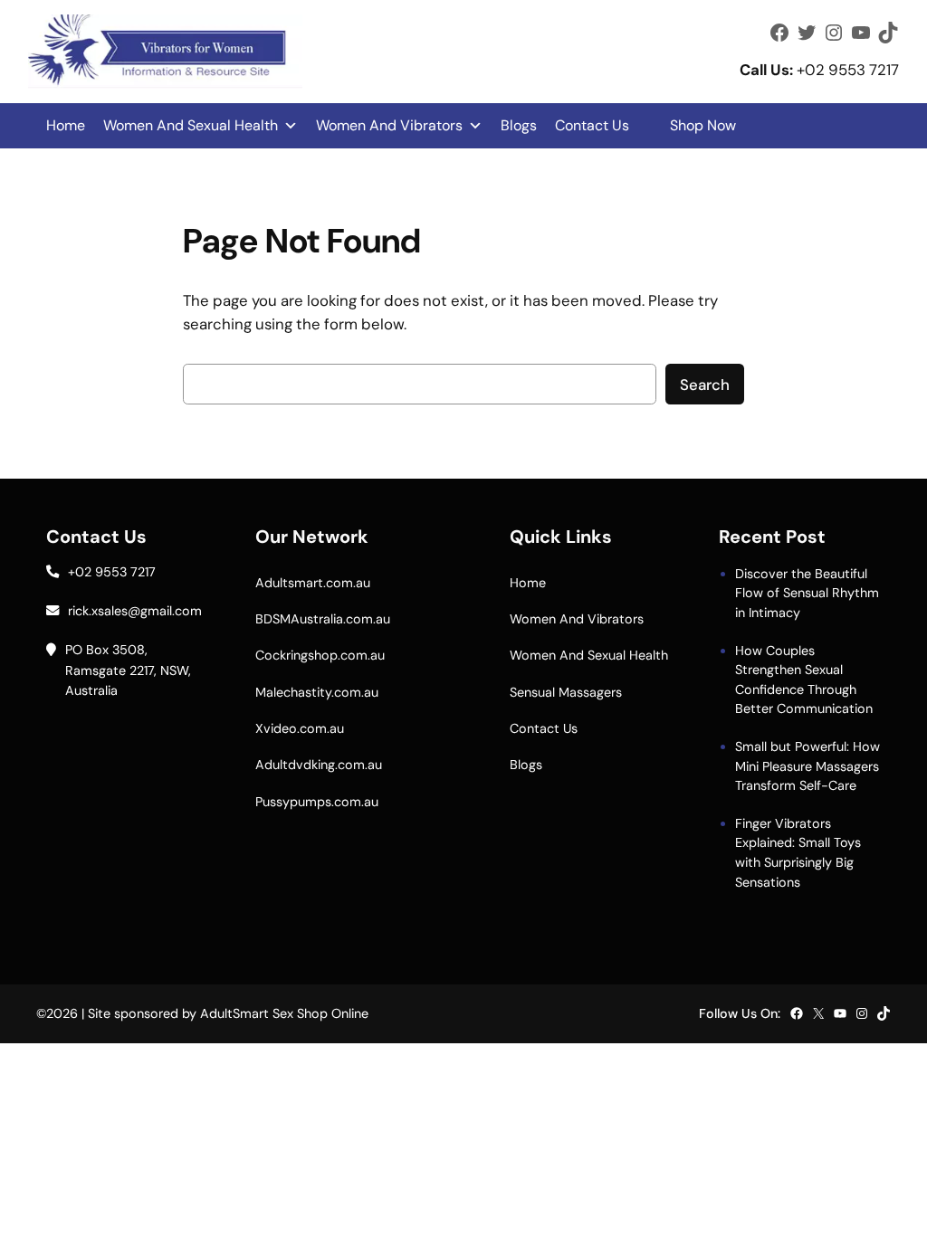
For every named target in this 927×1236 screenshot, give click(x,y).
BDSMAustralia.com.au (322, 619)
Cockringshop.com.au (320, 655)
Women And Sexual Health (190, 125)
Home (65, 125)
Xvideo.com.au (299, 728)
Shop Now (703, 125)
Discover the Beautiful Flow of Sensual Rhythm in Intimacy (807, 593)
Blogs (519, 125)
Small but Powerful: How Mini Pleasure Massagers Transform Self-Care (807, 766)
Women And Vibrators (389, 125)
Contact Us (592, 125)
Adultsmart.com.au (312, 583)
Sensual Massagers (566, 692)
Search (705, 385)
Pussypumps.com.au (316, 802)
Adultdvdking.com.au (318, 764)
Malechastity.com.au (316, 692)
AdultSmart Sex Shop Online (284, 1013)
